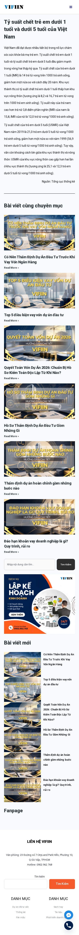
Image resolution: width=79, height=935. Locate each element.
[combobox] (29, 564)
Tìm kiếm (39, 876)
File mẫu (20, 917)
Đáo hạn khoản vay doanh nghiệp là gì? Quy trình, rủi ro (58, 784)
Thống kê (21, 912)
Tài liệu (58, 912)
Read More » (11, 267)
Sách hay (58, 907)
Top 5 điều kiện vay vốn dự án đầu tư (33, 315)
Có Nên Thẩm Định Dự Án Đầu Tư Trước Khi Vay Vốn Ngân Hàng (58, 659)
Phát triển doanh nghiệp (58, 917)
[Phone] (68, 925)
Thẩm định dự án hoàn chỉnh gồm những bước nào (57, 759)
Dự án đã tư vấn (20, 907)
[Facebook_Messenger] (68, 914)
